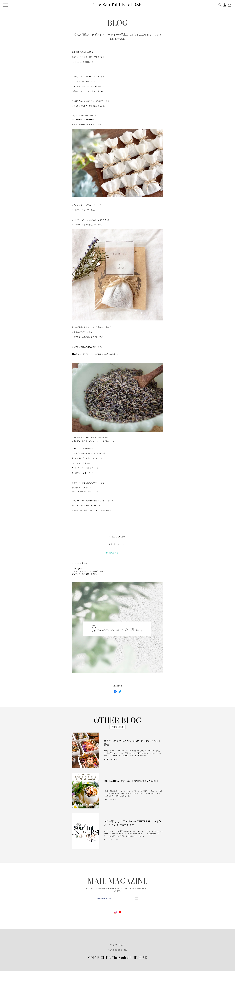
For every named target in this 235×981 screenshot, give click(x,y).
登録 (136, 898)
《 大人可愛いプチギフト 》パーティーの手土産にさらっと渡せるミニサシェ (117, 34)
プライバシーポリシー (117, 945)
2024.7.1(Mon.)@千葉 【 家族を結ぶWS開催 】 (131, 781)
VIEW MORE (117, 727)
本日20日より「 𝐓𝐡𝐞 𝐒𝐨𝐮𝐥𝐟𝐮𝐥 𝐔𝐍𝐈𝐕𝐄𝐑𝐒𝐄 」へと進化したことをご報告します (133, 823)
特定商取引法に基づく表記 (117, 950)
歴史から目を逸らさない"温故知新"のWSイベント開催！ (132, 742)
